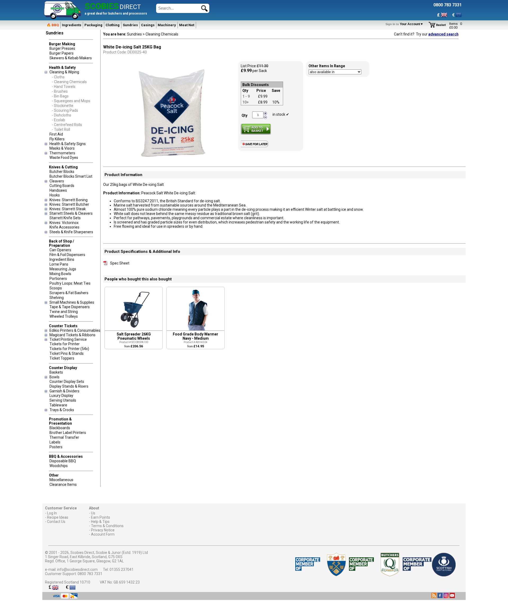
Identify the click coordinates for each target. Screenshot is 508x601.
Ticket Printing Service (68, 339)
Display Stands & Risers (68, 386)
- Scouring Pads (65, 110)
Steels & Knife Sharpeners (71, 232)
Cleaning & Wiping (64, 72)
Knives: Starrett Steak (67, 209)
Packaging (93, 25)
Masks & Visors (62, 148)
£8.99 (262, 102)
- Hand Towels (63, 86)
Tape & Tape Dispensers (69, 307)
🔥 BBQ (53, 25)
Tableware (58, 405)
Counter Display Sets (66, 381)
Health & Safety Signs (67, 144)
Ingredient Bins (61, 259)
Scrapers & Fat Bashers (68, 293)
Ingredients (71, 25)
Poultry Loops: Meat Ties (69, 283)
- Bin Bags (60, 96)
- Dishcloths (61, 115)
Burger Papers (61, 53)
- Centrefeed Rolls (67, 125)
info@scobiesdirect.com (77, 569)
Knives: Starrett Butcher (69, 204)
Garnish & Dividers (64, 391)
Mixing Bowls (60, 274)
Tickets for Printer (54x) (69, 349)
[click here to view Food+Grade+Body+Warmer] (195, 329)
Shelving (56, 297)
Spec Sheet (119, 263)
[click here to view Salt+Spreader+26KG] (133, 329)
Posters (55, 447)
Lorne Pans (58, 264)
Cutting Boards (61, 185)
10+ (245, 102)
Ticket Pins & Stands (66, 353)
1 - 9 (246, 96)
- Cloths (58, 77)
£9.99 (262, 96)
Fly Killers (57, 139)
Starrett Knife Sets (65, 218)
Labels (54, 442)
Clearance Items (63, 484)
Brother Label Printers (67, 432)
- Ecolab (58, 120)
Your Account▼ (405, 24)
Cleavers (56, 181)
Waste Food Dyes (63, 157)
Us (93, 513)
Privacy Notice (103, 530)
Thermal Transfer (64, 437)
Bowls (54, 377)
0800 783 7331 (90, 574)
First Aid (56, 134)
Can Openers (60, 250)
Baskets (56, 372)
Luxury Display (61, 395)
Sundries (130, 25)
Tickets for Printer (64, 344)
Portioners (58, 278)
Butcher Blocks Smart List (70, 176)
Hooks (54, 195)
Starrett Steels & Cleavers (71, 213)
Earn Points (100, 517)
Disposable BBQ (62, 461)
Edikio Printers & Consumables (74, 330)
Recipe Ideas (57, 517)
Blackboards (59, 428)
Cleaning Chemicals (162, 34)
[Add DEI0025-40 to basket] (256, 128)
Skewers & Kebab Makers (70, 58)
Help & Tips (100, 521)
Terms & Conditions (107, 526)
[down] (265, 117)
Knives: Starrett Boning (68, 200)
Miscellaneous (61, 480)
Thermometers (62, 153)
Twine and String (63, 312)
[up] (265, 113)
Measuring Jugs (62, 269)
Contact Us (56, 521)
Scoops (55, 288)
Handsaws (58, 190)
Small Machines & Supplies (71, 302)
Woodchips (58, 466)
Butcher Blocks (61, 171)
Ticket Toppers (61, 358)
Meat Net (186, 25)
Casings (148, 25)
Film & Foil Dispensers (67, 255)
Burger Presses (62, 48)
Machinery (167, 25)
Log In (52, 513)
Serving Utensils (62, 400)
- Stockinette (62, 106)
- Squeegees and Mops (71, 101)
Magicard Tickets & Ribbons (72, 335)
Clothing (113, 25)
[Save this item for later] (256, 146)
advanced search (443, 34)
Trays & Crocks (61, 410)
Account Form (103, 534)
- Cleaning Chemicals (69, 82)
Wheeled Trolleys (63, 316)
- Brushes (60, 91)
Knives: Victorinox (64, 223)
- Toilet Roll (61, 129)
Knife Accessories (64, 227)
